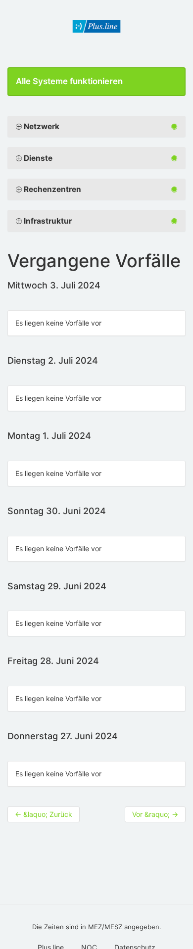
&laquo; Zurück (43, 814)
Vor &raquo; (155, 814)
